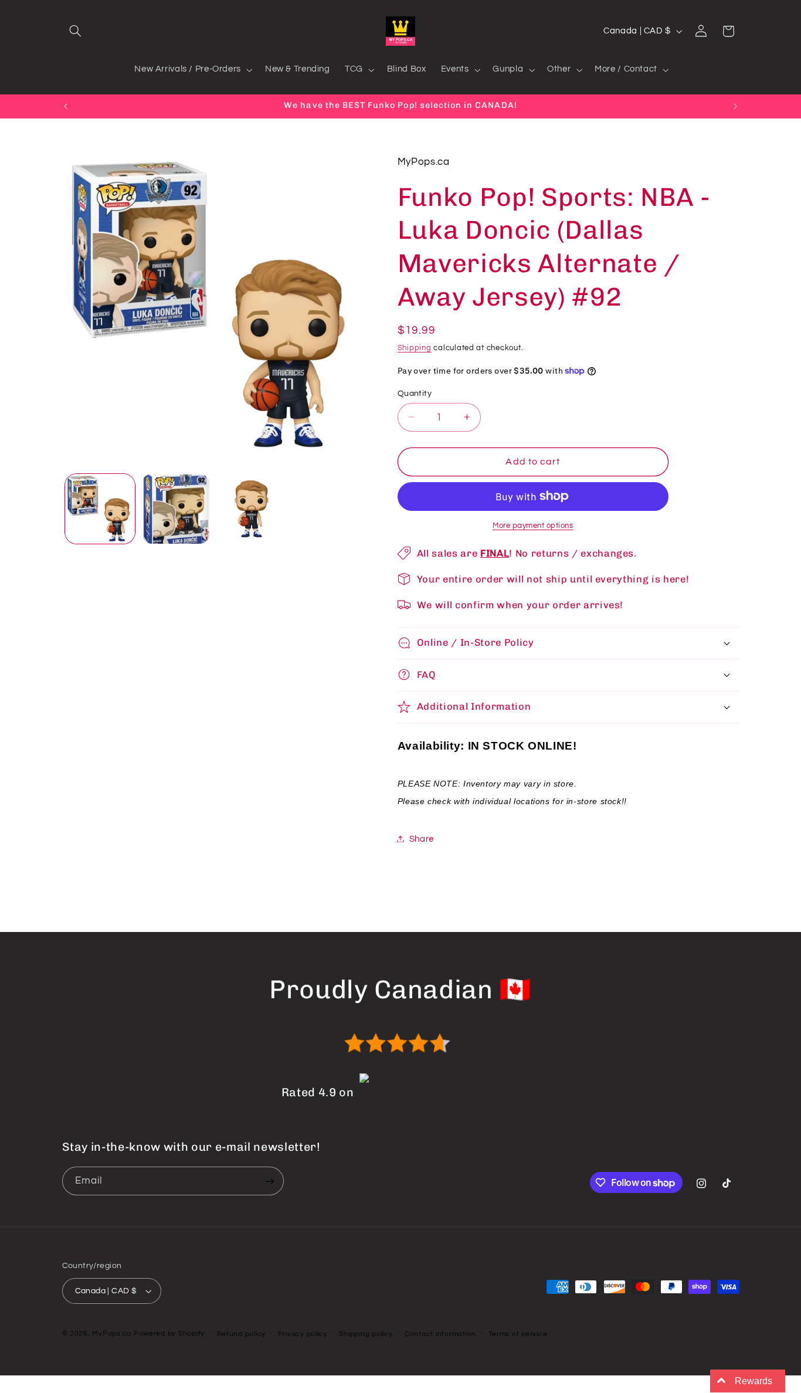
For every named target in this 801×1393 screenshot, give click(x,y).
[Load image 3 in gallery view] (252, 509)
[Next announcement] (735, 106)
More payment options (533, 525)
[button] (75, 31)
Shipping (415, 347)
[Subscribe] (269, 1181)
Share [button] (421, 838)
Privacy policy (302, 1334)
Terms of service (518, 1334)
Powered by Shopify (169, 1333)
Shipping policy (365, 1334)
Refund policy (241, 1334)
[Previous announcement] (66, 106)
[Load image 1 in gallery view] (100, 509)
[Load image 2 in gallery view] (176, 509)
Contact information (440, 1334)
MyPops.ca (111, 1333)
